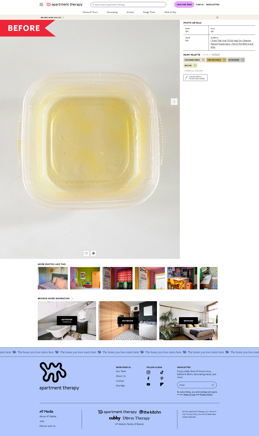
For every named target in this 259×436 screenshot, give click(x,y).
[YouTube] (148, 384)
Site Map (120, 385)
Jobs (42, 421)
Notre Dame (234, 60)
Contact (120, 381)
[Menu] (41, 4)
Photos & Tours (90, 12)
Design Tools (149, 12)
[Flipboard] (162, 384)
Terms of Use (189, 394)
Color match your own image (197, 77)
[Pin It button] (94, 253)
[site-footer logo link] (46, 411)
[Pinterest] (162, 378)
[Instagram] (148, 372)
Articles (130, 12)
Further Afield (214, 60)
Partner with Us (47, 426)
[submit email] (212, 385)
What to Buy (170, 12)
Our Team (121, 371)
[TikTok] (162, 372)
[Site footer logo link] (76, 375)
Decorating (112, 12)
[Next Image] (174, 101)
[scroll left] (40, 278)
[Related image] (53, 278)
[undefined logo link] (64, 4)
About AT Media (48, 416)
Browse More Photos (51, 17)
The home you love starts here (64, 352)
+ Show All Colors (193, 71)
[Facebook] (148, 378)
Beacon (188, 65)
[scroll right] (215, 278)
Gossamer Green (192, 60)
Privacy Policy (206, 394)
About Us (121, 376)
